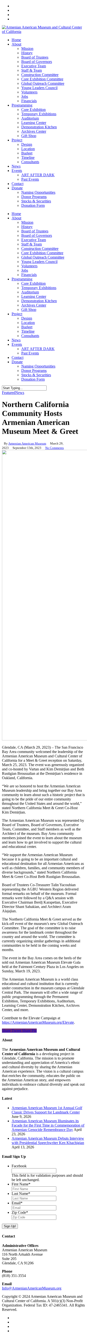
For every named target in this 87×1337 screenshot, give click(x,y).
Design (26, 318)
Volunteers (29, 266)
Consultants (30, 336)
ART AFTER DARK (38, 349)
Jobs (24, 270)
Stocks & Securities (36, 375)
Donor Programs (34, 371)
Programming (22, 279)
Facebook (19, 1166)
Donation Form (33, 379)
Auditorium (30, 292)
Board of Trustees (34, 231)
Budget (26, 327)
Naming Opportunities (38, 366)
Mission (27, 222)
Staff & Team (31, 244)
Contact (17, 357)
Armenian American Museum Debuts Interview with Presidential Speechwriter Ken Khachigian (48, 1140)
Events (17, 344)
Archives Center (33, 305)
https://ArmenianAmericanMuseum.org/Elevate (38, 1022)
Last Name (21, 1193)
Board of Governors (36, 235)
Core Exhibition (33, 283)
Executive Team (33, 240)
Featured (8, 393)
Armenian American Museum (27, 443)
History (27, 227)
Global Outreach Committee (42, 257)
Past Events (30, 353)
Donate (17, 362)
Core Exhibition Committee (42, 253)
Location (28, 323)
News (16, 340)
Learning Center (33, 296)
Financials (29, 275)
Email (17, 1203)
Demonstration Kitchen (39, 301)
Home (16, 214)
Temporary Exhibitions (38, 288)
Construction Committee (39, 248)
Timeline (28, 331)
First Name (21, 1184)
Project (17, 314)
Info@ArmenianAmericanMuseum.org (31, 1288)
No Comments (54, 448)
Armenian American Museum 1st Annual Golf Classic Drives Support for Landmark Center (47, 1110)
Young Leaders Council (39, 262)
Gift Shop (28, 309)
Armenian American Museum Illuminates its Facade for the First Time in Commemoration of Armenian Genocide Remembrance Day (48, 1125)
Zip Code (20, 1212)
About (16, 218)
